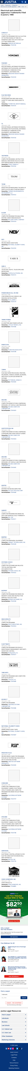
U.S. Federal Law (7, 1029)
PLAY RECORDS (6, 95)
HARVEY (3, 510)
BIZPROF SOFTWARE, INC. (15, 599)
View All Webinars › (14, 976)
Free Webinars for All (7, 943)
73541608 (13, 492)
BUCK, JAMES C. (12, 300)
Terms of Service (14, 1062)
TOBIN (3, 369)
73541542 (13, 137)
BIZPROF (4, 590)
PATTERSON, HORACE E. (15, 380)
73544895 (13, 886)
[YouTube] (8, 1048)
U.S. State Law (6, 1032)
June (23, 6)
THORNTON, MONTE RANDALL (17, 104)
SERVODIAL (5, 851)
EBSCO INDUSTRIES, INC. (15, 624)
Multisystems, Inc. (13, 653)
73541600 (13, 382)
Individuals (5, 1018)
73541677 (13, 654)
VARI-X (3, 266)
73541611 (13, 519)
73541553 (13, 195)
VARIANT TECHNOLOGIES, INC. (17, 542)
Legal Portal (14, 1055)
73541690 (13, 765)
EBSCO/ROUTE (6, 619)
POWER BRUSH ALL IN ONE (9, 293)
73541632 (13, 572)
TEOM (3, 184)
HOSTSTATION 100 (7, 428)
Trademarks (8, 5)
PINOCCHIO (5, 344)
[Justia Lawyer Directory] (21, 1048)
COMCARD (4, 783)
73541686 (13, 708)
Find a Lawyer (5, 991)
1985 (19, 6)
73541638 (13, 601)
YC (2, 123)
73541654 (13, 626)
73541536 (13, 45)
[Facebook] (11, 1048)
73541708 (13, 833)
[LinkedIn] (6, 1048)
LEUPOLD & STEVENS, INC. (15, 273)
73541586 (13, 326)
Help (14, 1060)
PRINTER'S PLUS (6, 753)
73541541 (13, 105)
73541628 (13, 544)
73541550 (13, 166)
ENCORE (4, 400)
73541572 (13, 275)
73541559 (13, 248)
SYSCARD (4, 817)
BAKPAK (3, 537)
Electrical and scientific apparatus (9, 6)
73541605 (13, 467)
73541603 (13, 410)
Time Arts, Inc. (12, 679)
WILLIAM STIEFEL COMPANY (16, 219)
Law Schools (6, 1025)
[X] (19, 1048)
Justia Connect (14, 1052)
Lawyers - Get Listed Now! (14, 1002)
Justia (2, 5)
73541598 (13, 351)
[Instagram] (13, 1048)
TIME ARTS (4, 672)
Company (14, 1057)
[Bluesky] (17, 1048)
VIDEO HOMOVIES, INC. (8, 879)
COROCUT (4, 33)
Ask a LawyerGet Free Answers (6, 928)
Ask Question (14, 937)
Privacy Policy (14, 1065)
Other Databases (7, 1036)
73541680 (13, 681)
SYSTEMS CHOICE (6, 562)
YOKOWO (4, 63)
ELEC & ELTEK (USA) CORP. (15, 490)
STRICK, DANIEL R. (13, 164)
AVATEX (3, 485)
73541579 (13, 301)
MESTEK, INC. (12, 859)
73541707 (13, 799)
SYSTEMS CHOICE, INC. (14, 571)
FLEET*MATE (5, 644)
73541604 (13, 439)
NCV (2, 239)
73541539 (13, 77)
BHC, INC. (10, 517)
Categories (14, 5)
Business (4, 1022)
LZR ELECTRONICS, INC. (14, 325)
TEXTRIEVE (4, 155)
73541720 (13, 861)
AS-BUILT (4, 699)
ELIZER (3, 213)
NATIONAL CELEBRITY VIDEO (10, 726)
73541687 (13, 735)
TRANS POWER (6, 319)
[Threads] (15, 1048)
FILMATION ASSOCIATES (15, 350)
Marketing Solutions (8, 1040)
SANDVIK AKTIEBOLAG (14, 43)
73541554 (13, 221)
